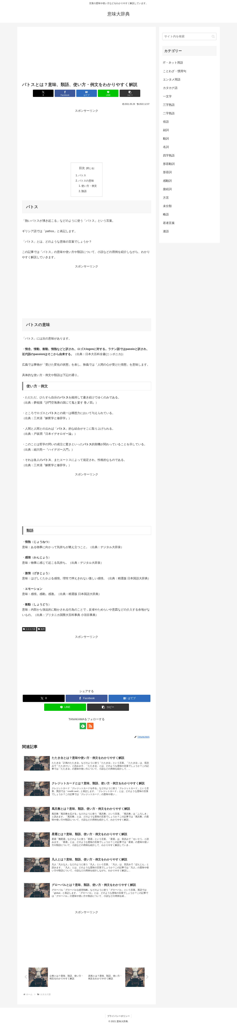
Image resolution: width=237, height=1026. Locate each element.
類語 (84, 191)
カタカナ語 (30, 629)
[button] (130, 93)
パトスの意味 (86, 180)
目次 (82, 168)
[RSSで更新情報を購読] (90, 726)
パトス (82, 175)
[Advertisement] (86, 55)
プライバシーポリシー (118, 1016)
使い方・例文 (89, 185)
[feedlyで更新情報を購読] (83, 726)
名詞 (42, 629)
